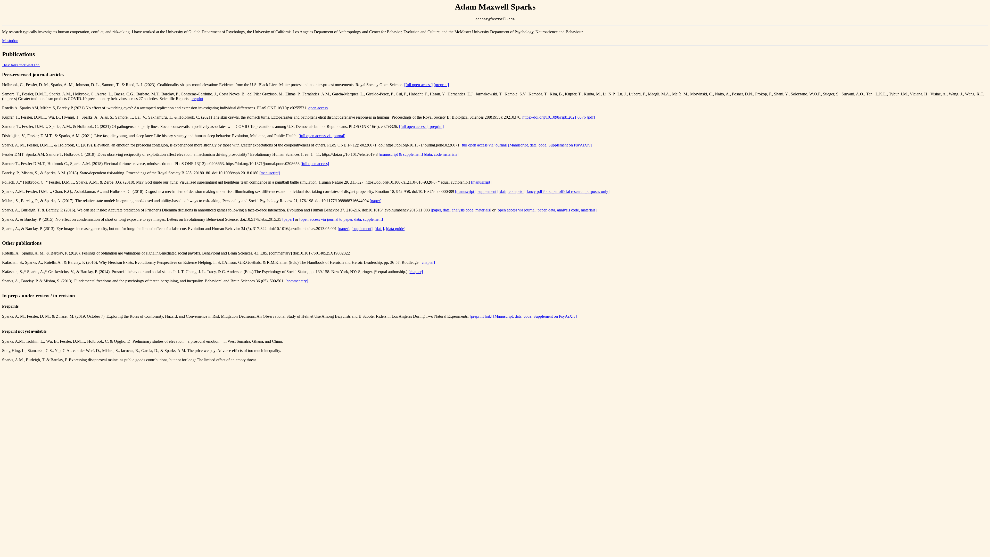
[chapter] (427, 262)
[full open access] (418, 85)
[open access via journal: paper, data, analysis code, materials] (547, 210)
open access (318, 108)
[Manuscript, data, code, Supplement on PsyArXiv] (550, 145)
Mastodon (10, 40)
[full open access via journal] (322, 136)
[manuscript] (269, 173)
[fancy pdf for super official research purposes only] (567, 191)
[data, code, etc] (511, 191)
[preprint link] (481, 316)
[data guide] (395, 228)
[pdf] (591, 117)
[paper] (375, 201)
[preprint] (441, 85)
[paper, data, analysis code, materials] (461, 210)
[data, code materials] (441, 154)
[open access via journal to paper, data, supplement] (341, 219)
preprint (197, 98)
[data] (379, 228)
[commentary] (296, 281)
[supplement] (487, 191)
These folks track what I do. (21, 65)
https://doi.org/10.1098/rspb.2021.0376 (554, 117)
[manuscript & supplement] (401, 154)
